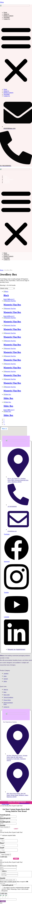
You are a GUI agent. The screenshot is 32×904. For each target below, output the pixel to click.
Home (5, 12)
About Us (6, 14)
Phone (5, 818)
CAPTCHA (3, 857)
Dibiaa (2, 2)
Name (5, 815)
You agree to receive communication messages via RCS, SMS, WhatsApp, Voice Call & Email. (15, 888)
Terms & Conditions (24, 803)
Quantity (2, 825)
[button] (16, 54)
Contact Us (7, 19)
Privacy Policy (5, 804)
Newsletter (7, 17)
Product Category (8, 15)
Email (5, 822)
